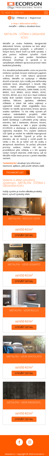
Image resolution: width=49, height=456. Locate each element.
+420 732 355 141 (14, 12)
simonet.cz (10, 454)
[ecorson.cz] (24, 5)
